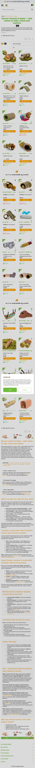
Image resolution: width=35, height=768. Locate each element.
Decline (25, 390)
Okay (10, 390)
